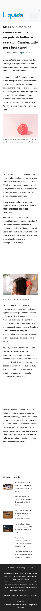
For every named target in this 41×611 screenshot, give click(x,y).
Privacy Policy (20, 568)
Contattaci (33, 595)
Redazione (11, 568)
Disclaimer (29, 568)
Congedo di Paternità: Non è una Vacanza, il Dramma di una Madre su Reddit (23, 554)
